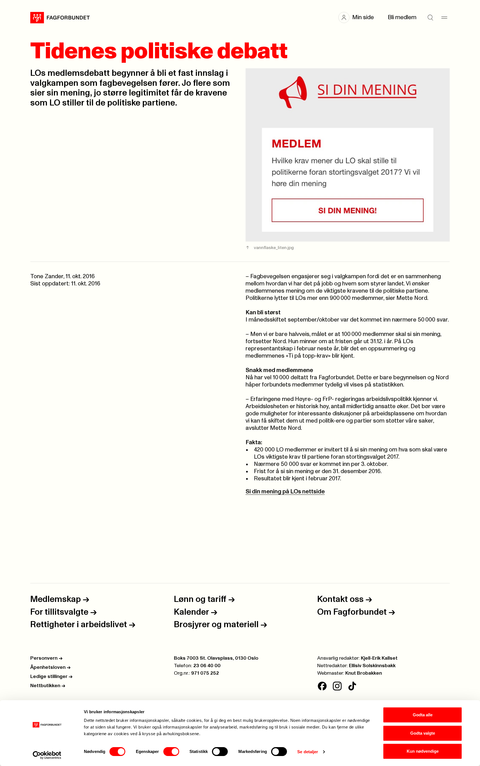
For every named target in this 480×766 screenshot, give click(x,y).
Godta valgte (422, 733)
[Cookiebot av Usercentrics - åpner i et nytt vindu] (47, 755)
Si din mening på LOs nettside (285, 491)
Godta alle (422, 714)
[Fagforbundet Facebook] (322, 686)
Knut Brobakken (363, 673)
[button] (358, 17)
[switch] (171, 751)
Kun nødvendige (423, 751)
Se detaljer (307, 751)
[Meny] (444, 17)
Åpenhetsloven (50, 667)
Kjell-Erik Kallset (379, 658)
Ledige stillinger (51, 676)
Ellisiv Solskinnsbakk (372, 665)
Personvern (46, 658)
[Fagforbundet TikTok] (352, 686)
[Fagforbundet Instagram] (337, 686)
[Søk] (430, 17)
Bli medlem (402, 17)
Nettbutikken (47, 685)
